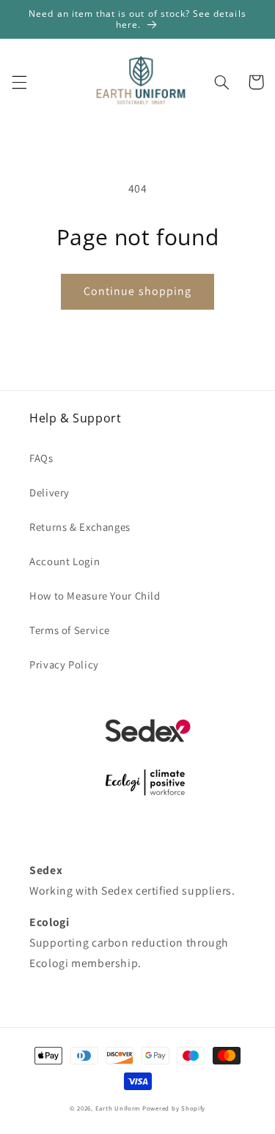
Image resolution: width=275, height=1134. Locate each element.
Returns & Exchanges (80, 527)
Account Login (64, 561)
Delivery (49, 492)
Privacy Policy (64, 664)
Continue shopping (137, 291)
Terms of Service (69, 630)
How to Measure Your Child (95, 596)
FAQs (41, 458)
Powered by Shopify (173, 1108)
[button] (19, 82)
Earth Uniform (118, 1108)
